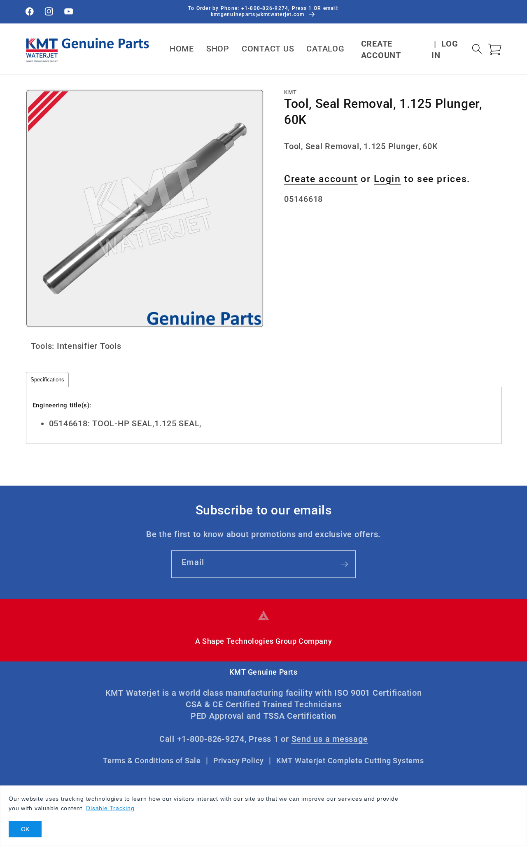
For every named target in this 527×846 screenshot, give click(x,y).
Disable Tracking (110, 808)
